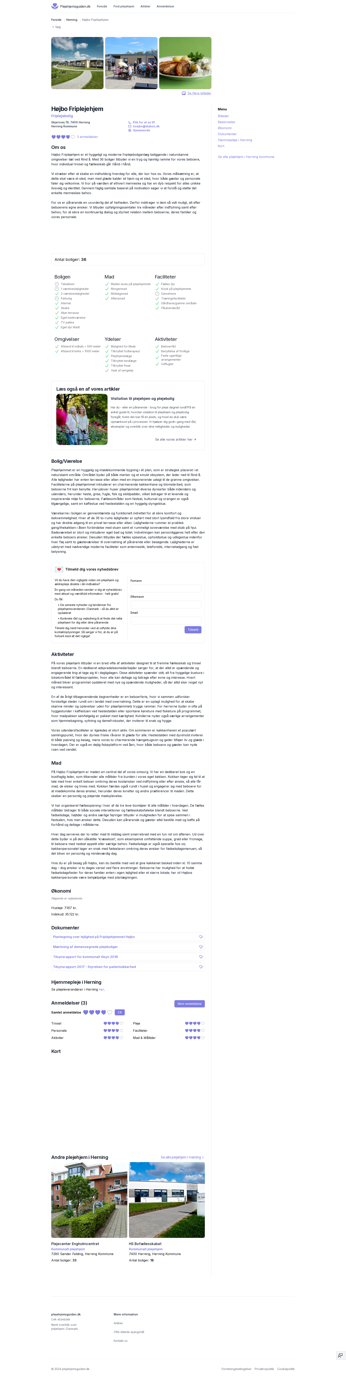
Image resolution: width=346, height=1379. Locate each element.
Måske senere (167, 709)
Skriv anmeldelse (198, 709)
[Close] (212, 666)
